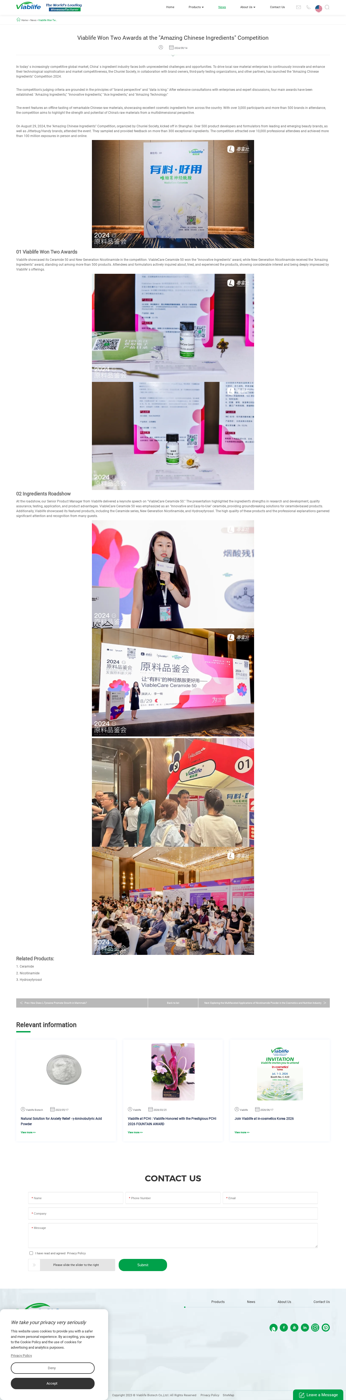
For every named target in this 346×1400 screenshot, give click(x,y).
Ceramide (27, 966)
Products (195, 7)
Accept (51, 1383)
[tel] (308, 7)
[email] (298, 7)
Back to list (173, 1002)
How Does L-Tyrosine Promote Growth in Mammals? (59, 1002)
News (222, 7)
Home (170, 7)
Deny (52, 1368)
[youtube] (294, 1328)
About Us (246, 7)
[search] (327, 8)
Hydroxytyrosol (31, 980)
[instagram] (315, 1328)
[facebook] (284, 1328)
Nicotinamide (29, 973)
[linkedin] (305, 1328)
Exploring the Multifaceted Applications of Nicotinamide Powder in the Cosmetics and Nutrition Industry (265, 1002)
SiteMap (228, 1395)
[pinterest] (326, 1328)
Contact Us (277, 7)
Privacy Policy (76, 1253)
